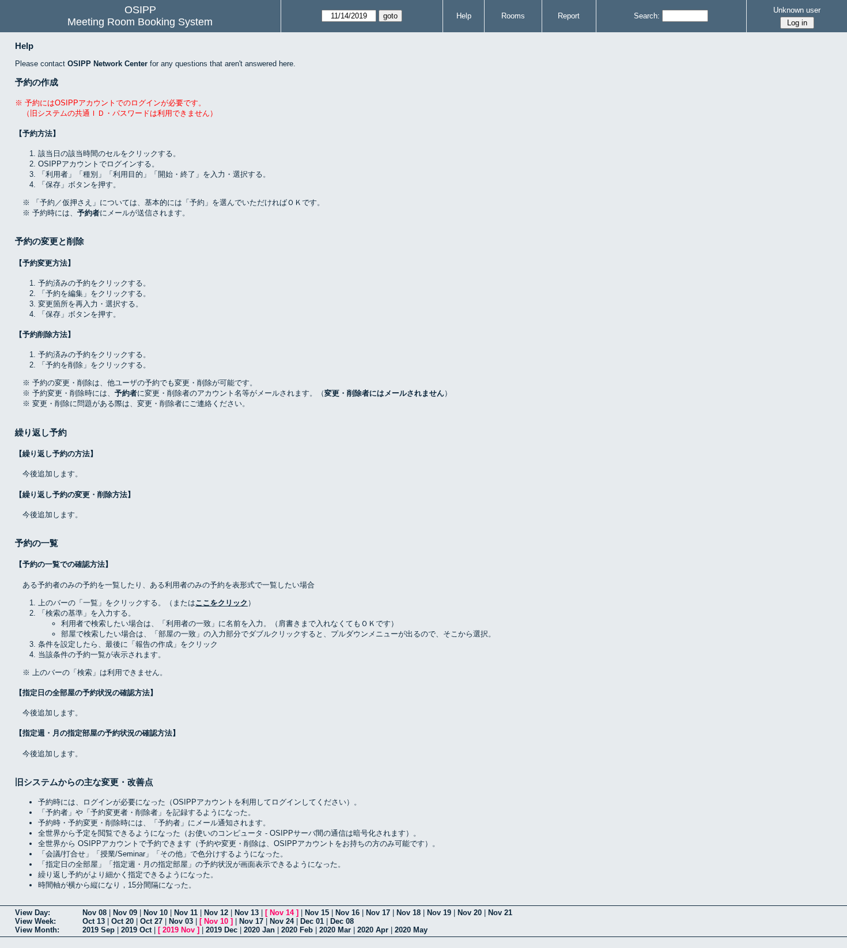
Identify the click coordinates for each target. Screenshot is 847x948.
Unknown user (796, 10)
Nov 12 (216, 912)
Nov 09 (125, 912)
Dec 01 (312, 921)
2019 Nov (178, 930)
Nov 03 (181, 921)
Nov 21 (500, 912)
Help (463, 16)
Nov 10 (155, 912)
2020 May (411, 930)
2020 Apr (372, 930)
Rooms (513, 16)
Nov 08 (94, 912)
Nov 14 (282, 912)
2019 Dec (221, 930)
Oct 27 (151, 921)
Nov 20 (469, 912)
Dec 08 (342, 921)
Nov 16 (347, 912)
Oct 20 (122, 921)
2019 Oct (136, 930)
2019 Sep (98, 930)
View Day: (32, 912)
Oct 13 (93, 921)
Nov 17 (378, 912)
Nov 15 (317, 912)
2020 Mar (335, 930)
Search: (647, 16)
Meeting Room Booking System (140, 22)
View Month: (37, 930)
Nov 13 (247, 912)
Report (569, 16)
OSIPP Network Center (107, 63)
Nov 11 (186, 912)
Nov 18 (408, 912)
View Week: (35, 921)
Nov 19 (439, 912)
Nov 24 (282, 921)
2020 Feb (297, 930)
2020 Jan (259, 930)
